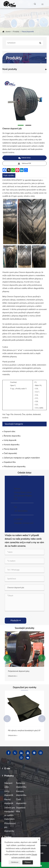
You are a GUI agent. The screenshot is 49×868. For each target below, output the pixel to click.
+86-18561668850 (20, 511)
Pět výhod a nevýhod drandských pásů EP (24, 730)
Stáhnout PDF (26, 163)
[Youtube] (27, 752)
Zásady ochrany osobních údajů (24, 856)
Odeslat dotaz (26, 157)
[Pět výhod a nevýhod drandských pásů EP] (24, 708)
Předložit (15, 620)
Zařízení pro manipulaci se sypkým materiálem (22, 457)
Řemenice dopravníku (12, 435)
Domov (8, 31)
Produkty (16, 31)
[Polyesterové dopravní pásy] (24, 649)
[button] (7, 658)
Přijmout (28, 862)
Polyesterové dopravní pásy (18, 671)
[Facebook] (8, 752)
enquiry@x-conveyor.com (23, 523)
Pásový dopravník (28, 31)
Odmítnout (14, 862)
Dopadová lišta (10, 462)
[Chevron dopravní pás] (24, 100)
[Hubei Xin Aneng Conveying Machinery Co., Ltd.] (9, 4)
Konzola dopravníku (11, 444)
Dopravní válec (9, 431)
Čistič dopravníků (10, 453)
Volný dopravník (10, 440)
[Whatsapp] (21, 757)
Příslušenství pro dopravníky (14, 466)
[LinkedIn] (21, 752)
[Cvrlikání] (14, 752)
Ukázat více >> (12, 676)
